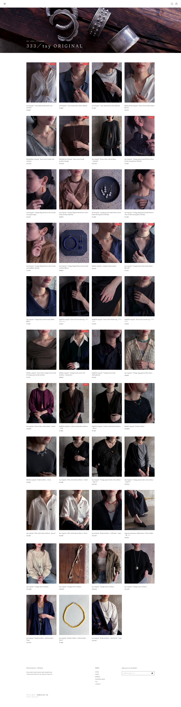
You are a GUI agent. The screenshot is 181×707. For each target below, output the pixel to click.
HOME (97, 672)
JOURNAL (97, 676)
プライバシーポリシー (31, 695)
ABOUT (97, 674)
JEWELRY (33, 41)
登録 (152, 673)
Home (27, 41)
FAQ (96, 681)
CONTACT (98, 684)
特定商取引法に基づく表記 (42, 695)
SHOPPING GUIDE (100, 679)
